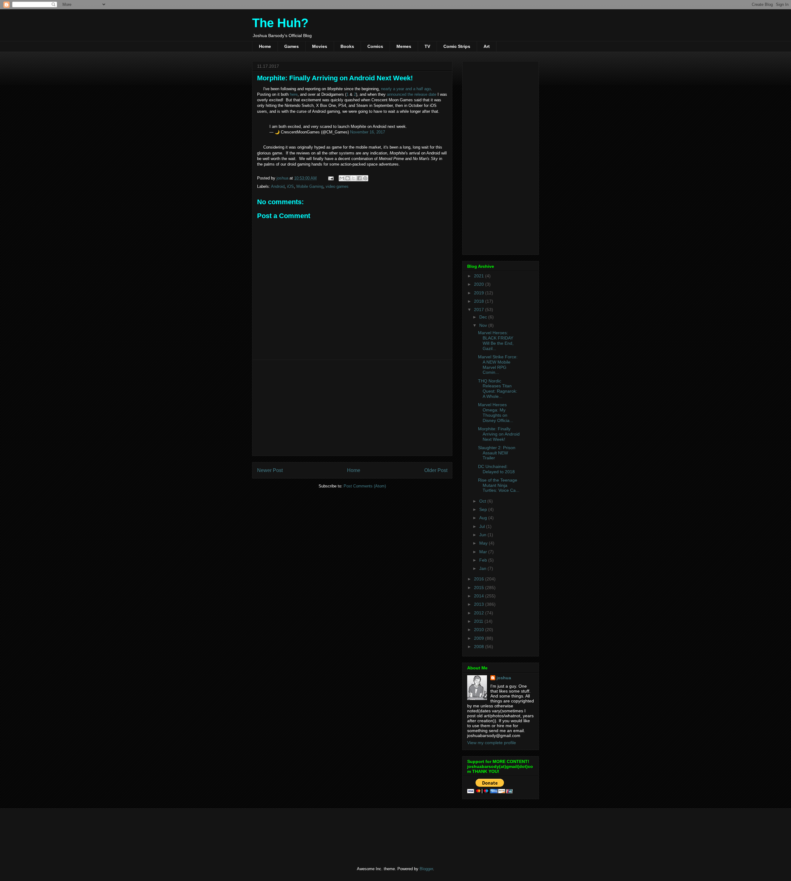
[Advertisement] (352, 408)
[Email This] (342, 178)
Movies (319, 46)
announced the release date (411, 94)
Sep (483, 509)
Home (265, 46)
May (484, 543)
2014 (479, 595)
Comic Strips (456, 46)
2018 (479, 301)
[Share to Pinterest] (365, 178)
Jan (483, 568)
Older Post (435, 470)
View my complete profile (491, 742)
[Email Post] (330, 178)
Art (487, 46)
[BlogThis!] (348, 178)
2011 (479, 621)
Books (347, 46)
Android (278, 186)
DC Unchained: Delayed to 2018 (496, 469)
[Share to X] (353, 178)
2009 (479, 638)
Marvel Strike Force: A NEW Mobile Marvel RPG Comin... (498, 364)
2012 (479, 612)
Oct (483, 501)
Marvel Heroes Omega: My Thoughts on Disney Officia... (495, 412)
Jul (482, 526)
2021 (479, 275)
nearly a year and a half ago (406, 88)
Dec (483, 316)
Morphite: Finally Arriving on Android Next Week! (499, 434)
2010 (479, 629)
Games (291, 46)
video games (337, 186)
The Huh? (280, 23)
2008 (479, 646)
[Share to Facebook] (359, 178)
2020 (479, 284)
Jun (483, 534)
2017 (479, 309)
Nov (483, 325)
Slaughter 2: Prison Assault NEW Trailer (496, 453)
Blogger (426, 868)
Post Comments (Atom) (365, 486)
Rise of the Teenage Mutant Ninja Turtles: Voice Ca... (498, 485)
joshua (504, 677)
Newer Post (270, 470)
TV (427, 46)
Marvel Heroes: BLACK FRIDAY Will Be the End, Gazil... (496, 340)
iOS (290, 186)
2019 (479, 292)
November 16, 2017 (367, 132)
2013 (479, 604)
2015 (479, 587)
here (294, 94)
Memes (403, 46)
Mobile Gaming (309, 186)
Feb (483, 560)
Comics (375, 46)
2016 (479, 578)
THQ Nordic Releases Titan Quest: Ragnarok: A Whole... (497, 388)
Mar (483, 551)
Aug (483, 517)
